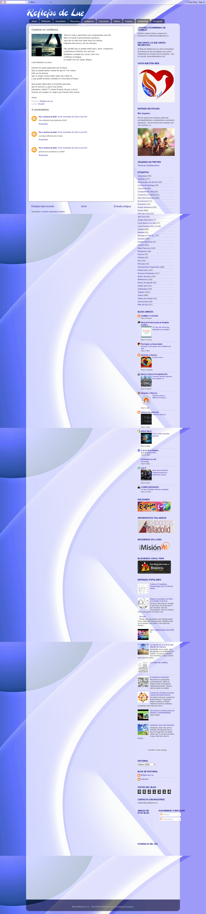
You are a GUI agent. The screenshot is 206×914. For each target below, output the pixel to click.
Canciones (104, 21)
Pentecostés (143, 270)
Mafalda (141, 232)
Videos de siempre (145, 298)
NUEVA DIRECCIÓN (148, 453)
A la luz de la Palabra (150, 450)
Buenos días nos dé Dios (148, 182)
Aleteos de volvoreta (150, 412)
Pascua (141, 254)
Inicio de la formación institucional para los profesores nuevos (160, 472)
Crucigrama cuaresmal (159, 677)
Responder (43, 124)
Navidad (141, 239)
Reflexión (46, 21)
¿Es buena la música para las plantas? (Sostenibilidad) (162, 712)
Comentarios (167, 819)
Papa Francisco (144, 248)
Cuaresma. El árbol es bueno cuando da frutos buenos (162, 694)
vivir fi (143, 468)
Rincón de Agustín (145, 283)
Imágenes (89, 21)
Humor (140, 210)
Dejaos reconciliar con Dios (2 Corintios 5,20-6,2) (161, 600)
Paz (139, 261)
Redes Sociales (144, 276)
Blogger (130, 907)
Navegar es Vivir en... (146, 236)
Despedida (145, 461)
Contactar (157, 21)
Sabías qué (142, 286)
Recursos (74, 21)
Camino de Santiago (146, 185)
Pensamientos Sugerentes (148, 267)
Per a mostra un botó (48, 117)
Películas (141, 264)
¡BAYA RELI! (146, 431)
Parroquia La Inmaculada (151, 344)
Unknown (145, 779)
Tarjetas (129, 21)
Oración (41, 104)
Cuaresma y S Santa (146, 195)
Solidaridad (143, 21)
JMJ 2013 (142, 217)
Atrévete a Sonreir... (149, 355)
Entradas (166, 814)
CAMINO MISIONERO (150, 487)
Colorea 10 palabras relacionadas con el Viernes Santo (161, 586)
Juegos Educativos (145, 220)
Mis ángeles (144, 113)
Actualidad (60, 21)
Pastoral (141, 257)
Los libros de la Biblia (159, 662)
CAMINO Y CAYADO (149, 316)
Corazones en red (148, 459)
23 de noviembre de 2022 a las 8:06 (72, 117)
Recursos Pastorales (146, 273)
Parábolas (142, 251)
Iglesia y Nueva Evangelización (154, 374)
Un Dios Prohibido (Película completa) (154, 489)
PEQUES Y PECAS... (149, 393)
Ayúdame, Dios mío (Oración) (162, 725)
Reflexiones (142, 279)
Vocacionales (143, 302)
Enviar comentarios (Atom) (54, 212)
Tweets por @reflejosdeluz (148, 165)
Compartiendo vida (145, 192)
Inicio (34, 21)
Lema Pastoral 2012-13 (147, 226)
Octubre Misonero (145, 242)
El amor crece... (158, 357)
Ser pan (142, 616)
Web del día (142, 305)
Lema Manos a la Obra (147, 223)
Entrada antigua (122, 206)
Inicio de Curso (144, 214)
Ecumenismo (143, 201)
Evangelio (142, 204)
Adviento (141, 179)
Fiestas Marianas (145, 207)
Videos (117, 21)
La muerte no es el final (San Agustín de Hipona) (162, 646)
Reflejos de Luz (147, 775)
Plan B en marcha (158, 414)
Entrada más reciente (42, 206)
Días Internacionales (146, 198)
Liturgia (141, 229)
